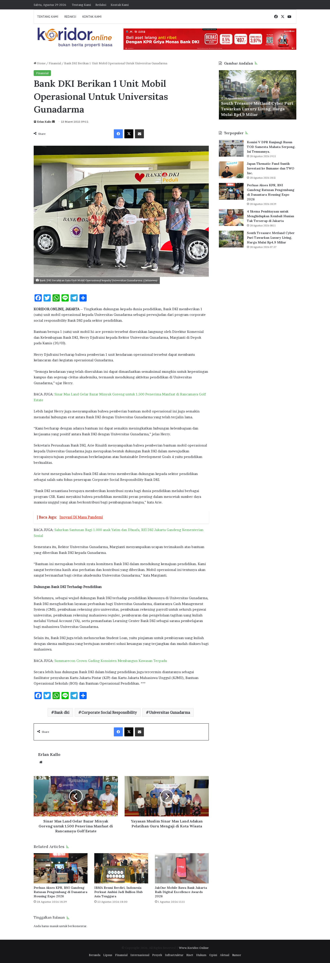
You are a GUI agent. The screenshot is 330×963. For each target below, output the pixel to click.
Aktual (224, 955)
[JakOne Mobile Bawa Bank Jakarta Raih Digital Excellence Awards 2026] (182, 868)
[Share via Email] (139, 133)
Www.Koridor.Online (194, 948)
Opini (213, 955)
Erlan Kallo (44, 121)
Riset (189, 955)
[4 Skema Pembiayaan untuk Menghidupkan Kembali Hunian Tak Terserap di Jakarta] (231, 217)
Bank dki (61, 712)
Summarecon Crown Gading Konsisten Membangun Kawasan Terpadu (110, 661)
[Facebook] (118, 133)
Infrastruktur (174, 955)
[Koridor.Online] (75, 37)
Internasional (139, 955)
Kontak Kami (120, 5)
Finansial (55, 63)
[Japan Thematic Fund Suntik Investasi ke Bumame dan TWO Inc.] (231, 169)
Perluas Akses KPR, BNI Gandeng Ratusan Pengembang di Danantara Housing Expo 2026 (60, 892)
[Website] (41, 762)
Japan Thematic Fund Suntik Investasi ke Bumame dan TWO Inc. (270, 168)
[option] (257, 94)
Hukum (201, 955)
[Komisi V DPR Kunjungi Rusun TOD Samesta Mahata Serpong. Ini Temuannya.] (231, 148)
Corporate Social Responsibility (109, 712)
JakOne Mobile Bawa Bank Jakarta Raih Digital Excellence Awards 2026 (181, 892)
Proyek (157, 955)
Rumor (236, 955)
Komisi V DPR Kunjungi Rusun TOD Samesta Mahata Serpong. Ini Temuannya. (271, 147)
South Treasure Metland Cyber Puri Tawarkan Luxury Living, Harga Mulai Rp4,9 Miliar (257, 109)
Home (41, 63)
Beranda (94, 955)
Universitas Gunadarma (169, 712)
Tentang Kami (81, 5)
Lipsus (107, 955)
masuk (54, 926)
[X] (128, 133)
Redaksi (100, 5)
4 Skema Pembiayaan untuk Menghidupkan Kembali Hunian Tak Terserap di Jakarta (270, 216)
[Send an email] (53, 121)
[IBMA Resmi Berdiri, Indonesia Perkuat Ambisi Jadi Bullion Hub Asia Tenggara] (121, 868)
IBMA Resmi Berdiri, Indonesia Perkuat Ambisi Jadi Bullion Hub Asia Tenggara (118, 892)
